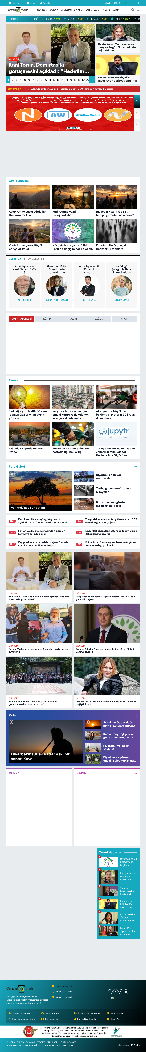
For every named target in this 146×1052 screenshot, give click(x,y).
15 (66, 80)
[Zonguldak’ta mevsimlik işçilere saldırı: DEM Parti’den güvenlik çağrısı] (107, 571)
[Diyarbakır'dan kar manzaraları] (84, 476)
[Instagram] (120, 991)
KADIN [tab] (73, 318)
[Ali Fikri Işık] (24, 285)
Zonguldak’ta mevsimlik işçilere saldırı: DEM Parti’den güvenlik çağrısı (111, 521)
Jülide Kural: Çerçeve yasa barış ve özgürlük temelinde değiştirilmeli (110, 544)
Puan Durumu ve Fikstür (23, 1019)
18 (79, 80)
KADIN (81, 773)
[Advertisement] (76, 153)
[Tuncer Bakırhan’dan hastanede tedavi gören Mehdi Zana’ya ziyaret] (107, 623)
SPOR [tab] (124, 318)
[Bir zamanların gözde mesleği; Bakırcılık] (84, 503)
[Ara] (133, 10)
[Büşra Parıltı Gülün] (56, 285)
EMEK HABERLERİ (46, 1045)
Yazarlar (47, 3)
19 (83, 80)
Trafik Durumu (117, 1013)
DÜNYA (54, 9)
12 (54, 80)
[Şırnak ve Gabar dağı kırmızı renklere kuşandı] (93, 724)
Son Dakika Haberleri (87, 1019)
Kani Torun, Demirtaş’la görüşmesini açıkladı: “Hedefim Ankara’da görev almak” (43, 521)
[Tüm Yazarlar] (135, 259)
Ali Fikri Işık (24, 300)
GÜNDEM (42, 9)
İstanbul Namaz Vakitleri (89, 1013)
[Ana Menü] (138, 10)
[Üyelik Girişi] (137, 3)
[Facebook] (110, 991)
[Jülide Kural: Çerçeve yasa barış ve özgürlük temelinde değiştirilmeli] (107, 676)
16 (70, 80)
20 (87, 80)
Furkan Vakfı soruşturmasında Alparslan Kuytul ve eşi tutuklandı (41, 532)
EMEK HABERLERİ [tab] (22, 318)
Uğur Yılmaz (122, 300)
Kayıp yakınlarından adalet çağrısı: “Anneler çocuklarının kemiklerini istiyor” (43, 544)
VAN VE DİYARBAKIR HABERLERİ (21, 1045)
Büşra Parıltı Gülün (57, 300)
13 (58, 80)
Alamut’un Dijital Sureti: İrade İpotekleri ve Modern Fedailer (56, 269)
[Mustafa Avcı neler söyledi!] (93, 747)
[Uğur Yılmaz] (121, 285)
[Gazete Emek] (17, 9)
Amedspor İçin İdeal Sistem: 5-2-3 (24, 269)
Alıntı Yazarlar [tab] (34, 259)
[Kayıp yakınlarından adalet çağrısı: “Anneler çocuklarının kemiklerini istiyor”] (39, 676)
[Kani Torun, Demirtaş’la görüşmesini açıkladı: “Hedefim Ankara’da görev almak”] (39, 571)
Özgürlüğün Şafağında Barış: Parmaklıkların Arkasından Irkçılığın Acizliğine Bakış (122, 269)
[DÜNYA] (68, 773)
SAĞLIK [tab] (99, 318)
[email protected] (64, 986)
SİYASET (78, 9)
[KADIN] (135, 773)
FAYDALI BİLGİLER (65, 1045)
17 (75, 80)
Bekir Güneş (89, 300)
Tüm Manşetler (52, 1019)
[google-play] (118, 998)
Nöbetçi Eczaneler (21, 1013)
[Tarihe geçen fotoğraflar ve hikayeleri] (84, 490)
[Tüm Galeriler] (135, 466)
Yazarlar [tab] (15, 259)
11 (50, 80)
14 (62, 80)
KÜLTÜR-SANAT (112, 9)
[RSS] (126, 991)
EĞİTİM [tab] (47, 318)
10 (45, 80)
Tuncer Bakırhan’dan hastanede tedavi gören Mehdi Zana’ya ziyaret (111, 532)
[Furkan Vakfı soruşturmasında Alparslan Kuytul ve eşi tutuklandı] (39, 623)
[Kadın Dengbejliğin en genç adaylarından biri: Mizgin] (93, 735)
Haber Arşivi (116, 1019)
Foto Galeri (17, 3)
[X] (115, 991)
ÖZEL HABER (93, 9)
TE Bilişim (135, 1045)
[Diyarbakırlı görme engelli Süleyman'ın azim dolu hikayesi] (93, 758)
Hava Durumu (52, 1013)
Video (33, 3)
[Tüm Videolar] (135, 715)
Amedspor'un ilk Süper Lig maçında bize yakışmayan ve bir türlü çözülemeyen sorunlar (89, 269)
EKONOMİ (66, 9)
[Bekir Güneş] (89, 285)
